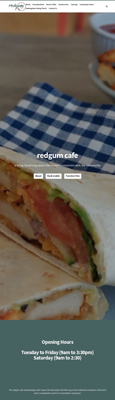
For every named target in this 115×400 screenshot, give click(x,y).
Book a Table (51, 4)
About (28, 4)
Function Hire (64, 4)
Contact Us (53, 8)
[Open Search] (107, 6)
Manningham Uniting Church (36, 8)
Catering (74, 4)
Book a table (53, 176)
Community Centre (87, 4)
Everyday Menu (38, 4)
